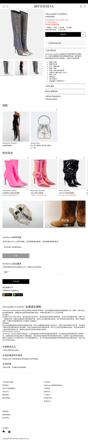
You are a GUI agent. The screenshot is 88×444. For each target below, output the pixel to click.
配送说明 (5, 395)
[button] (63, 34)
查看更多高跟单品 (51, 99)
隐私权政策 (6, 414)
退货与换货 (6, 398)
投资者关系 (48, 398)
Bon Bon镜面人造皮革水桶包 (41, 145)
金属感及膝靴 (7, 145)
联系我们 (5, 385)
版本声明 (5, 418)
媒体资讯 (47, 391)
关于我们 (47, 382)
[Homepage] (44, 6)
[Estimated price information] (56, 23)
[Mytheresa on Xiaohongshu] (9, 432)
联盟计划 (47, 401)
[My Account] (81, 6)
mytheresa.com (24, 438)
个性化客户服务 (7, 382)
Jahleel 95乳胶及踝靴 (66, 193)
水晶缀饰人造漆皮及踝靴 (11, 193)
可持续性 (47, 388)
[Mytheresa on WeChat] (3, 431)
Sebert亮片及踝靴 (37, 193)
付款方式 (5, 391)
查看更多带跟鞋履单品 (53, 96)
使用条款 (5, 411)
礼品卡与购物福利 (8, 388)
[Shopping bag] (84, 6)
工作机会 (47, 395)
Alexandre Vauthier (56, 14)
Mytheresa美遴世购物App (53, 385)
